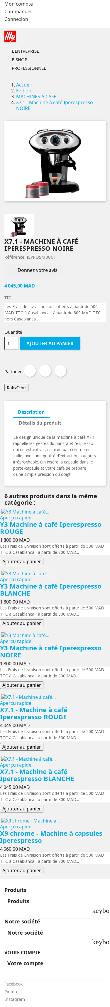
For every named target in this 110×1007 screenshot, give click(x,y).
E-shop (28, 60)
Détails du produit (40, 423)
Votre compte (22, 952)
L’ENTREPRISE (34, 51)
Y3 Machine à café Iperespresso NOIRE (50, 651)
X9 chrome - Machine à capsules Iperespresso (51, 837)
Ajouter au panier (50, 343)
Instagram (14, 999)
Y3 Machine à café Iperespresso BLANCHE (50, 589)
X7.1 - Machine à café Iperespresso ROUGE (33, 713)
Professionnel (38, 68)
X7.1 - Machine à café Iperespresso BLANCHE (37, 775)
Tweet (45, 371)
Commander (18, 11)
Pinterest (60, 371)
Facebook (13, 984)
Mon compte (18, 4)
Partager (30, 371)
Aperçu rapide (15, 517)
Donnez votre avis (36, 270)
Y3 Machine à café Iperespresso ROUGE (50, 528)
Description (31, 412)
